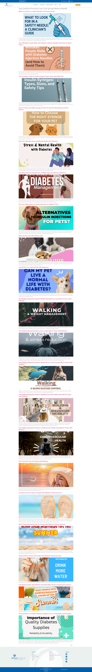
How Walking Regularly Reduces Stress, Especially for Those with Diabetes (43, 331)
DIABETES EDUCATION (49, 4)
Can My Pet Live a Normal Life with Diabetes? (33, 267)
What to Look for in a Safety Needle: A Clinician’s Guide (37, 11)
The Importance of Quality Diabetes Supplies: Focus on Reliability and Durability (45, 614)
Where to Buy (42, 4)
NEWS (60, 4)
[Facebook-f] (66, 656)
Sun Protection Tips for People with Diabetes (33, 461)
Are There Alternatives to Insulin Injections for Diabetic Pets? (38, 204)
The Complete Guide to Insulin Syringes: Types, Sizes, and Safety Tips (41, 76)
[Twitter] (23, 1)
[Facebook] (21, 1)
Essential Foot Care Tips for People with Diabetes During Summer (40, 493)
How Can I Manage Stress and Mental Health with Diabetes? (38, 141)
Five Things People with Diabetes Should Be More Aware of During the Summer (45, 585)
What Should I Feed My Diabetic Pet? (31, 236)
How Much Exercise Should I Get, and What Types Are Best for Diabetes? (42, 173)
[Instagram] (25, 1)
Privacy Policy (46, 671)
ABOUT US (55, 4)
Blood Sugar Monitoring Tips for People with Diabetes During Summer (42, 524)
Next (72, 645)
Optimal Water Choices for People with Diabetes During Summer (40, 556)
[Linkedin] (20, 1)
